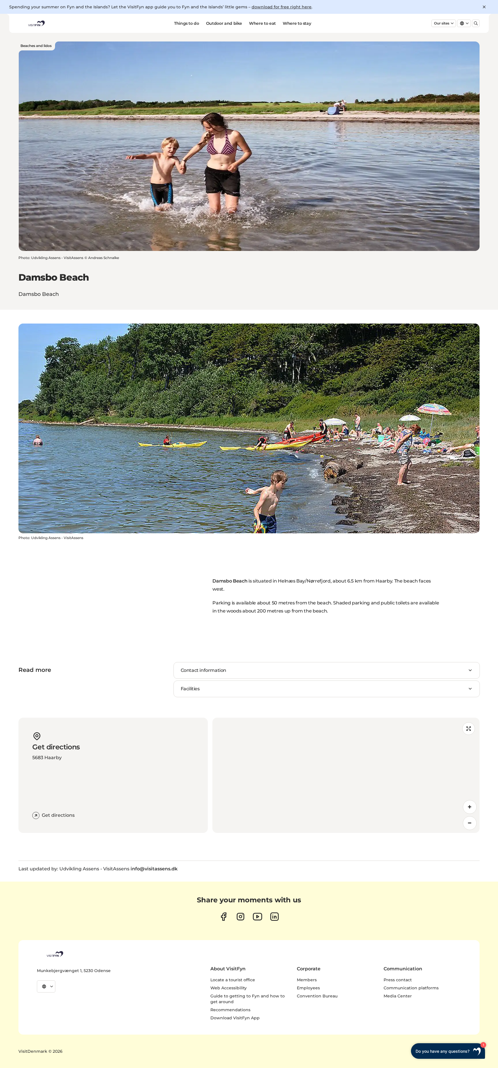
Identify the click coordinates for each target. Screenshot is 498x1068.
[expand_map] (468, 728)
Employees (308, 988)
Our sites (441, 23)
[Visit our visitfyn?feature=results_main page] (257, 917)
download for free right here (282, 7)
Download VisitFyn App (235, 1017)
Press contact (398, 979)
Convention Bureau (317, 996)
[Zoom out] (470, 823)
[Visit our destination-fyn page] (274, 917)
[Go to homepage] (36, 23)
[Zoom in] (470, 807)
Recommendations (230, 1009)
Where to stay (297, 23)
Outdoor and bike (224, 23)
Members (307, 979)
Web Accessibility (228, 988)
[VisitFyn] (54, 953)
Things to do (186, 23)
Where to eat (262, 23)
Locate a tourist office (232, 979)
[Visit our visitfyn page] (240, 917)
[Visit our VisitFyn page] (223, 917)
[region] (346, 775)
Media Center (398, 996)
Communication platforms (411, 988)
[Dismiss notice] (484, 7)
